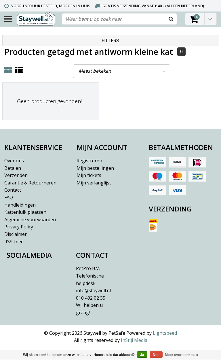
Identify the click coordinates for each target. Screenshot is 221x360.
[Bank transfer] (177, 162)
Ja (142, 355)
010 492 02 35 (90, 305)
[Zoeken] (171, 19)
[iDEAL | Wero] (197, 162)
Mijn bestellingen (95, 168)
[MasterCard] (177, 176)
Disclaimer (15, 234)
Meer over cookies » (181, 355)
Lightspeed (165, 333)
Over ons (14, 160)
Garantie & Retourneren (30, 183)
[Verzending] (183, 227)
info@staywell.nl (93, 290)
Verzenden (16, 175)
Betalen (12, 168)
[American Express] (157, 162)
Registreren (89, 160)
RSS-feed (14, 241)
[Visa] (177, 190)
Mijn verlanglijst (94, 183)
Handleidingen (20, 205)
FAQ (8, 197)
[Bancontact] (197, 176)
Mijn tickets (89, 175)
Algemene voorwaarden (30, 219)
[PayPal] (157, 190)
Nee (156, 355)
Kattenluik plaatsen (25, 212)
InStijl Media (134, 340)
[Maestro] (157, 176)
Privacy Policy (18, 227)
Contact (12, 190)
